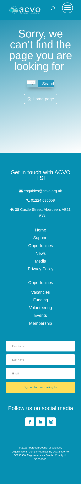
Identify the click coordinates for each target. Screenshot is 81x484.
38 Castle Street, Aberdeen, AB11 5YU (43, 212)
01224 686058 (43, 200)
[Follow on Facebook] (29, 421)
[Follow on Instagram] (51, 421)
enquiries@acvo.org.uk (43, 191)
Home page (43, 99)
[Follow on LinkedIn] (40, 421)
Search (48, 83)
